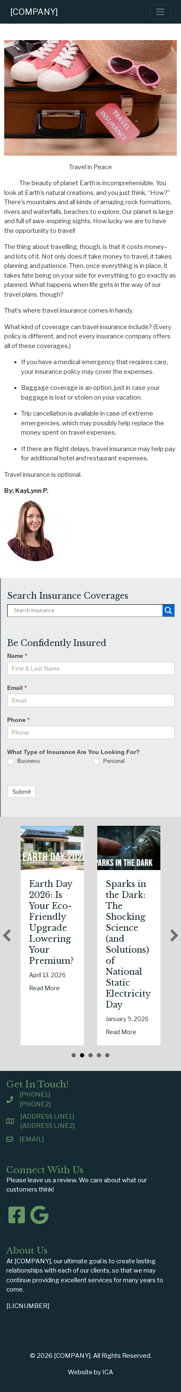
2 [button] (82, 1055)
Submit (21, 791)
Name (17, 655)
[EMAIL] (31, 1139)
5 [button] (107, 1055)
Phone (18, 719)
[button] (6, 935)
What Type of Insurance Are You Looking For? (73, 752)
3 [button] (90, 1055)
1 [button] (74, 1055)
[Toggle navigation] (160, 12)
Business (28, 761)
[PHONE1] (34, 1094)
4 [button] (99, 1055)
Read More (44, 988)
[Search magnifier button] (168, 610)
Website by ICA (90, 1372)
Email (17, 687)
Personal (113, 761)
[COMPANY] (34, 12)
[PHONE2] (35, 1104)
